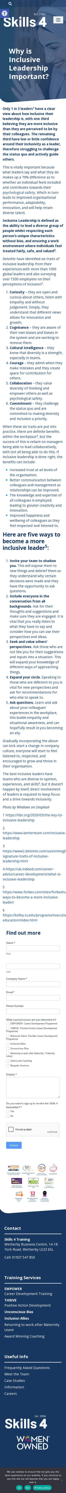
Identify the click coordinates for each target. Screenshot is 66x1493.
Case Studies (14, 1380)
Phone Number (15, 1005)
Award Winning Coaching (24, 1336)
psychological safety (19, 192)
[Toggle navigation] (58, 19)
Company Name (16, 978)
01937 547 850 (23, 1257)
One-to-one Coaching (21, 1061)
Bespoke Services (19, 1065)
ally (17, 732)
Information (14, 1387)
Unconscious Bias (19, 1048)
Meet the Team (16, 1374)
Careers (10, 1393)
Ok (19, 1487)
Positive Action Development (27, 1303)
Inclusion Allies (18, 1043)
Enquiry (11, 1074)
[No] (61, 1480)
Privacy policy (42, 1487)
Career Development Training (28, 1291)
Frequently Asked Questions (27, 1367)
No (11, 1116)
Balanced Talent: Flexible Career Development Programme (32, 1037)
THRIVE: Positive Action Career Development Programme (31, 1030)
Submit (14, 1145)
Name (10, 942)
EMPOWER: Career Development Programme (33, 1023)
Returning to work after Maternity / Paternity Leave (30, 1055)
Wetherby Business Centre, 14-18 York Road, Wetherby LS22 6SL (31, 1247)
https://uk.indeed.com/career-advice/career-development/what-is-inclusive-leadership (32, 874)
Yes (12, 1111)
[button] (4, 13)
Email (10, 992)
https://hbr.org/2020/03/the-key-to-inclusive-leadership (33, 817)
